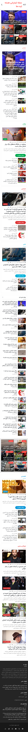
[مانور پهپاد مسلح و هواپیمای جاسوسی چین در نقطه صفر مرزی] (7, 39)
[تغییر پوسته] (2, 5)
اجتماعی (23, 26)
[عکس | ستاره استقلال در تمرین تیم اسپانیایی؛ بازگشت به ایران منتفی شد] (22, 180)
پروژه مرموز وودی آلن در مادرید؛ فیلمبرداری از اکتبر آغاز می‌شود (16, 648)
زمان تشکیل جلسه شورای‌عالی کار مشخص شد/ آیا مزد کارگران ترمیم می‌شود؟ (10, 529)
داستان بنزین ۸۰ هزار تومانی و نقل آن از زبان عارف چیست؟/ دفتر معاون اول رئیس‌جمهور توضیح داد (10, 93)
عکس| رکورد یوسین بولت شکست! (11, 161)
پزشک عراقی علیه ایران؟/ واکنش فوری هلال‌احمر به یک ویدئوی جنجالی (10, 236)
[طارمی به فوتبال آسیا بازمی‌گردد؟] (22, 173)
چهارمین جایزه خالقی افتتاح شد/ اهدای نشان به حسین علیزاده (10, 404)
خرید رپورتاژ (15, 687)
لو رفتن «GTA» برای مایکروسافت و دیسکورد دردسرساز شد (11, 288)
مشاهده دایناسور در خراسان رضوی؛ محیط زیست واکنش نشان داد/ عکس (10, 229)
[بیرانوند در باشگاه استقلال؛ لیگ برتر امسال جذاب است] (7, 29)
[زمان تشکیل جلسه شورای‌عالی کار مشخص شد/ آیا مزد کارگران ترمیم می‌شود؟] (22, 528)
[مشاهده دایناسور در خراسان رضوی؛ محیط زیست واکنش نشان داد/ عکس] (22, 227)
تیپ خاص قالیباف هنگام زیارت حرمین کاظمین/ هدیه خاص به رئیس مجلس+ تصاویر (10, 103)
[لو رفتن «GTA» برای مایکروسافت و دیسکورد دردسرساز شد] (22, 287)
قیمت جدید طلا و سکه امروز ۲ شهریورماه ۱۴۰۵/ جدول (11, 338)
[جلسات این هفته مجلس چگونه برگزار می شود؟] (22, 85)
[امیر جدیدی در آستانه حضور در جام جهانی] (20, 39)
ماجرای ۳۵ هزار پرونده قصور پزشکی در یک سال (9, 431)
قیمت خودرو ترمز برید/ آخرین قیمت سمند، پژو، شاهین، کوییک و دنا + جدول (10, 379)
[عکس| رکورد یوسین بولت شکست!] (22, 160)
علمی (11, 36)
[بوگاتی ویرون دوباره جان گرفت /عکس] (22, 281)
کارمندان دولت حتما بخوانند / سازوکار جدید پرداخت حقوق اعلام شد (10, 418)
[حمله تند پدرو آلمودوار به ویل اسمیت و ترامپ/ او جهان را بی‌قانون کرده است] (22, 366)
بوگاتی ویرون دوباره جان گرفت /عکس (9, 281)
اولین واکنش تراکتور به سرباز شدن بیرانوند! (10, 167)
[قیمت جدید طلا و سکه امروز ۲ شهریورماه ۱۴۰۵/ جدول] (22, 340)
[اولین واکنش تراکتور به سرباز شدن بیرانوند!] (22, 167)
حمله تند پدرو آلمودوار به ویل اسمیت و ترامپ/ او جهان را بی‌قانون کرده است (9, 365)
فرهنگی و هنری (22, 36)
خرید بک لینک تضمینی (17, 689)
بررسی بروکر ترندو (8, 689)
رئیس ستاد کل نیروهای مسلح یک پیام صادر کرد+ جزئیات (10, 79)
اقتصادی (10, 462)
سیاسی (23, 12)
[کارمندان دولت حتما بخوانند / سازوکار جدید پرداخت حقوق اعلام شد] (22, 419)
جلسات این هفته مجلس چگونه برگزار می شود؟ (11, 85)
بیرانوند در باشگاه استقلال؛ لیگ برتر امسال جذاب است (7, 32)
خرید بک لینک (21, 687)
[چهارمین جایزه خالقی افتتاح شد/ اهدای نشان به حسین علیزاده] (22, 406)
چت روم (10, 687)
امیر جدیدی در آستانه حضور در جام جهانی (21, 42)
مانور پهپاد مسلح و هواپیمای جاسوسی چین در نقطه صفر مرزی (7, 42)
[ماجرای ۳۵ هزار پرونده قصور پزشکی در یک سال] (22, 433)
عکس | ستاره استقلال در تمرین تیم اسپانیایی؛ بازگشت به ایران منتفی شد (10, 181)
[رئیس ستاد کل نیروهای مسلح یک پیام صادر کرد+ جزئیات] (22, 78)
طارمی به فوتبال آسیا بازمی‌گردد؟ (12, 174)
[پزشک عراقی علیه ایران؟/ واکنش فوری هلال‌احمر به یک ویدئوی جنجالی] (22, 235)
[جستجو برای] (23, 5)
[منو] (25, 5)
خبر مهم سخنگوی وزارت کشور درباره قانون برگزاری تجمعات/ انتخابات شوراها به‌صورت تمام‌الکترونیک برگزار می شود (14, 22)
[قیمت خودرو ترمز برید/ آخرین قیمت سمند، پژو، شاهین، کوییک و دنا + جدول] (22, 379)
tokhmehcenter (20, 73)
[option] (14, 27)
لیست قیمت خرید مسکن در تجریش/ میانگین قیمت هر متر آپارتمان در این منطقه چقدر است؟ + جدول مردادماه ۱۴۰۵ (9, 538)
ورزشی (11, 26)
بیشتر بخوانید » (20, 155)
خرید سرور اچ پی (23, 685)
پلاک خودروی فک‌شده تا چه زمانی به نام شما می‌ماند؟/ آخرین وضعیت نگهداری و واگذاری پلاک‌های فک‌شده (15, 211)
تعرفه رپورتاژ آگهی (16, 685)
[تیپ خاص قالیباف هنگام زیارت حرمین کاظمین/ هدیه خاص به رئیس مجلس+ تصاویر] (22, 101)
